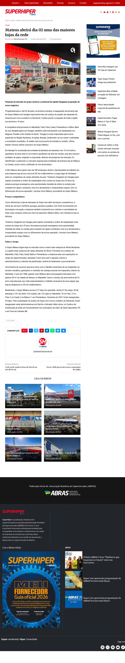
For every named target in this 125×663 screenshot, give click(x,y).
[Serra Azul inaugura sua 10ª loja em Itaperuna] (23, 396)
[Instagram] (116, 12)
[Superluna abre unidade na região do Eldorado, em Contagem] (62, 396)
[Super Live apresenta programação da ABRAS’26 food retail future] (73, 579)
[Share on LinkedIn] (47, 331)
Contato (83, 3)
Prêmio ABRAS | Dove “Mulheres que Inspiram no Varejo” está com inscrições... (101, 560)
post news (11, 320)
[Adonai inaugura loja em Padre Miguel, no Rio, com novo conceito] (23, 423)
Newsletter (48, 3)
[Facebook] (110, 12)
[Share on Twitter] (36, 331)
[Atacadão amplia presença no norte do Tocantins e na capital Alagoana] (23, 449)
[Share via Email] (63, 331)
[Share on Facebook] (31, 331)
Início (7, 20)
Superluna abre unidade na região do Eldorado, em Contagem (109, 94)
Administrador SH (20, 39)
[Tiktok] (119, 12)
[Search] (101, 12)
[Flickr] (107, 12)
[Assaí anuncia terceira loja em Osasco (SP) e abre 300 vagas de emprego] (62, 423)
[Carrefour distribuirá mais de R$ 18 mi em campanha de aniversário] (62, 449)
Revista (60, 3)
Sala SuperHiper (31, 3)
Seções (15, 3)
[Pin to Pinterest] (41, 331)
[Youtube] (104, 12)
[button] (103, 41)
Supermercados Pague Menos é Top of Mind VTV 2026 (107, 121)
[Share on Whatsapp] (52, 331)
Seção (12, 20)
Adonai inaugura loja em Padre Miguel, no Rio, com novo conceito (109, 135)
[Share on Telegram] (58, 331)
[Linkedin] (113, 12)
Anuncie (71, 3)
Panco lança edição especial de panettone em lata (109, 108)
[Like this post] (25, 331)
